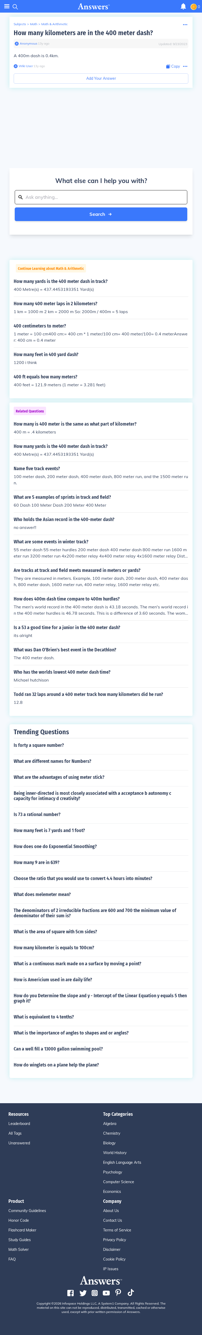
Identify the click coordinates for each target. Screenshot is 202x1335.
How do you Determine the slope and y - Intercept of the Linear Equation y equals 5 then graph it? (100, 998)
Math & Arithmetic (54, 24)
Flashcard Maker (22, 1230)
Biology (109, 1143)
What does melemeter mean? (42, 894)
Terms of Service (117, 1230)
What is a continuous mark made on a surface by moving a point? (77, 964)
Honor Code (18, 1220)
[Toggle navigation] (6, 6)
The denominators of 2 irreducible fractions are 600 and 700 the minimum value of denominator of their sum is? (95, 913)
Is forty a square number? (39, 745)
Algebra (109, 1123)
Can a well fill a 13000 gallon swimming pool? (58, 1049)
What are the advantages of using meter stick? (59, 777)
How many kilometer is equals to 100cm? (54, 948)
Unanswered (19, 1143)
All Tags (15, 1133)
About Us (111, 1210)
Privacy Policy (114, 1239)
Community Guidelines (27, 1210)
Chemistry (111, 1133)
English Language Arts (122, 1162)
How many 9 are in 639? (36, 862)
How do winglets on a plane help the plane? (56, 1065)
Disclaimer (111, 1249)
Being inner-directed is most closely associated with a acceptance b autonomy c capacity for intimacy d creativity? (92, 795)
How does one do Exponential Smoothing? (55, 846)
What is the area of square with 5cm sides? (55, 932)
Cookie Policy (114, 1259)
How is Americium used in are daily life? (53, 980)
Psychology (112, 1172)
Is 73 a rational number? (37, 814)
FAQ (12, 1259)
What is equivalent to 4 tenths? (44, 1017)
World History (115, 1152)
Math (33, 24)
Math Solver (18, 1249)
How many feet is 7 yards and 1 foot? (49, 830)
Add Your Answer (101, 78)
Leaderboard (19, 1123)
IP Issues (110, 1269)
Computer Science (118, 1181)
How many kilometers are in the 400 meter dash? (83, 33)
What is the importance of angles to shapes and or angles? (71, 1033)
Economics (112, 1191)
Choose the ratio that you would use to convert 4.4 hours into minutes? (83, 878)
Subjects (20, 24)
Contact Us (112, 1220)
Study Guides (19, 1239)
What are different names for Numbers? (52, 761)
